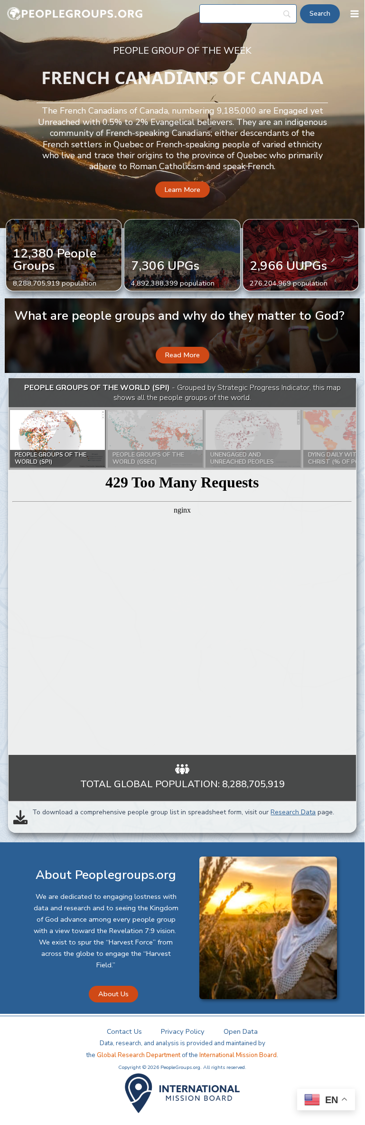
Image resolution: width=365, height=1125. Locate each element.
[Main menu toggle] (355, 14)
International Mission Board (238, 1055)
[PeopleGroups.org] (75, 14)
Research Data (293, 812)
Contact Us (124, 1031)
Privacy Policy (183, 1031)
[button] (182, 189)
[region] (182, 566)
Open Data (241, 1031)
